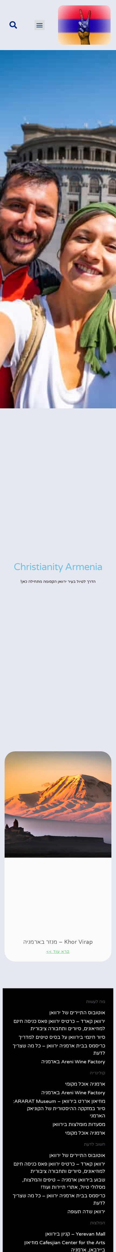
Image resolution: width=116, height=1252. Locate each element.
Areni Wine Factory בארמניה (73, 1062)
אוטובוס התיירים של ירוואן (77, 1013)
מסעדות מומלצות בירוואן (79, 1124)
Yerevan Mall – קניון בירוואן (75, 1234)
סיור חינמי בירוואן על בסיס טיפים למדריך (62, 1037)
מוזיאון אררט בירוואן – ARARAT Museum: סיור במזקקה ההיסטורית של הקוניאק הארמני (59, 1108)
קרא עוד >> (58, 951)
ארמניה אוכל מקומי (85, 1084)
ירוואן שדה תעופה (86, 1212)
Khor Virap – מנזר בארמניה (58, 942)
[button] (40, 25)
